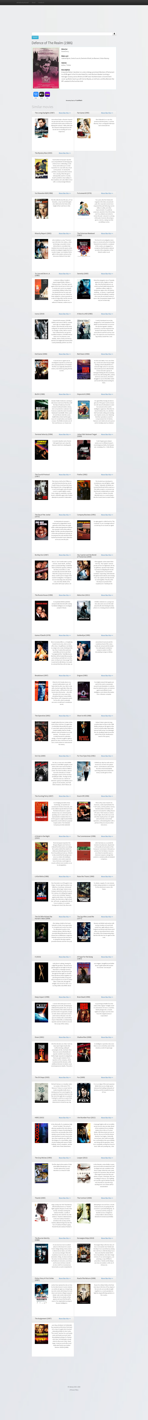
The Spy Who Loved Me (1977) (85, 918)
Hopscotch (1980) (83, 394)
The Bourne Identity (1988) (42, 1239)
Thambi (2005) (40, 1198)
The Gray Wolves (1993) (43, 1158)
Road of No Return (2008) (86, 1278)
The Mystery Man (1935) (43, 153)
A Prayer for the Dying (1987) (85, 958)
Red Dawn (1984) (83, 354)
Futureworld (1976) (84, 193)
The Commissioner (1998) (86, 836)
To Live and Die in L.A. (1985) (42, 274)
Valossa (71, 1387)
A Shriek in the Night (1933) (42, 837)
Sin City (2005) (40, 756)
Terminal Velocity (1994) (44, 434)
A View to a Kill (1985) (85, 314)
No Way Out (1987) (42, 555)
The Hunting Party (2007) (44, 796)
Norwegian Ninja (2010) (85, 1238)
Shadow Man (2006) (84, 1037)
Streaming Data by (70, 100)
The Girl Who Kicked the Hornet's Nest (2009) (43, 918)
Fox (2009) (81, 1077)
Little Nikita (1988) (42, 876)
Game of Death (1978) (43, 635)
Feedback (41, 2)
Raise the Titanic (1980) (85, 876)
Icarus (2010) (39, 314)
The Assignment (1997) (43, 1318)
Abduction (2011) (83, 595)
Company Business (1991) (86, 515)
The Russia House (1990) (44, 595)
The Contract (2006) (84, 1198)
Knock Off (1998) (83, 796)
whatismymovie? (23, 2)
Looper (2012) (82, 1158)
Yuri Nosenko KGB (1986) (44, 193)
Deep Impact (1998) (42, 997)
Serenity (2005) (82, 273)
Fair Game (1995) (83, 113)
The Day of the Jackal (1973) (42, 516)
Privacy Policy (74, 1390)
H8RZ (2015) (39, 1117)
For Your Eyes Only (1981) (86, 756)
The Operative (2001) (42, 716)
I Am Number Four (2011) (86, 1117)
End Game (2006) (41, 354)
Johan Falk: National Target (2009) (87, 435)
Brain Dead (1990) (83, 997)
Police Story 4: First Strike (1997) (44, 1279)
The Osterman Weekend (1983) (86, 234)
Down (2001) (39, 1037)
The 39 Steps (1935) (42, 1077)
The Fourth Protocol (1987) (42, 475)
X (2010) (38, 957)
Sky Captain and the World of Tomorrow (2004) (86, 556)
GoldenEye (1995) (83, 635)
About (33, 2)
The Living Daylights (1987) (45, 113)
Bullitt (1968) (40, 394)
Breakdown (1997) (41, 675)
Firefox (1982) (82, 474)
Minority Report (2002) (43, 233)
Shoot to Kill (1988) (84, 716)
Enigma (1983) (82, 675)
